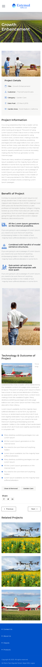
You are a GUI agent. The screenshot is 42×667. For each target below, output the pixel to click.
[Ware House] (21, 600)
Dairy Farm (16, 578)
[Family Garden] (21, 566)
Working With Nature (21, 541)
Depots (6, 643)
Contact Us (7, 629)
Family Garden (21, 575)
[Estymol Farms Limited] (21, 6)
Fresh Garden (27, 544)
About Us (7, 636)
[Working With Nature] (21, 533)
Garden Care (28, 488)
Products (6, 650)
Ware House (21, 608)
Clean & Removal (11, 488)
